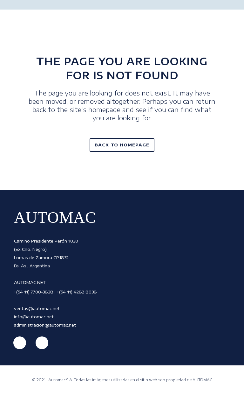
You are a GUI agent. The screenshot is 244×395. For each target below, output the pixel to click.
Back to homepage (122, 144)
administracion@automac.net (45, 325)
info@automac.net (34, 316)
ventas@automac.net (37, 308)
